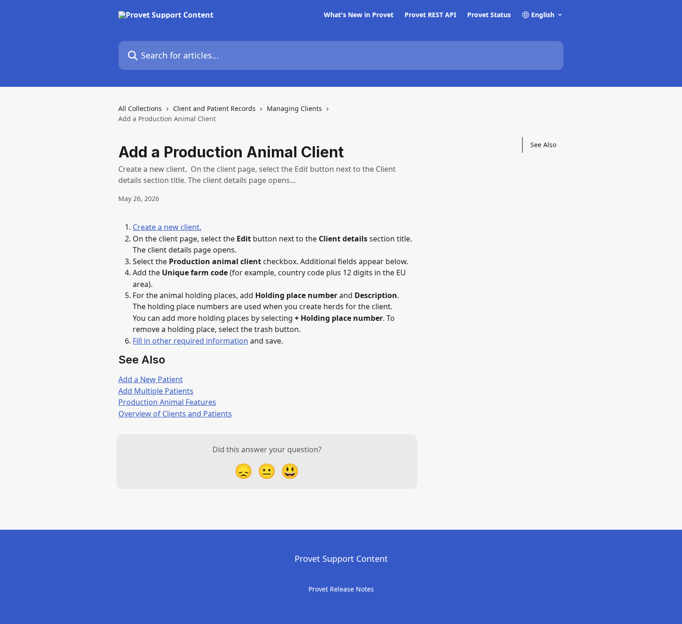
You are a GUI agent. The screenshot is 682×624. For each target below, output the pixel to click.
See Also (543, 144)
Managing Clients (294, 108)
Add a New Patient (150, 379)
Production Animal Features (167, 402)
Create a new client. (167, 227)
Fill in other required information (190, 341)
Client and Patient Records (214, 108)
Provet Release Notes (341, 589)
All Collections (140, 108)
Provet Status (489, 15)
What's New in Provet (358, 15)
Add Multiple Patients (155, 391)
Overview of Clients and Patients (175, 414)
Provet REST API (430, 15)
